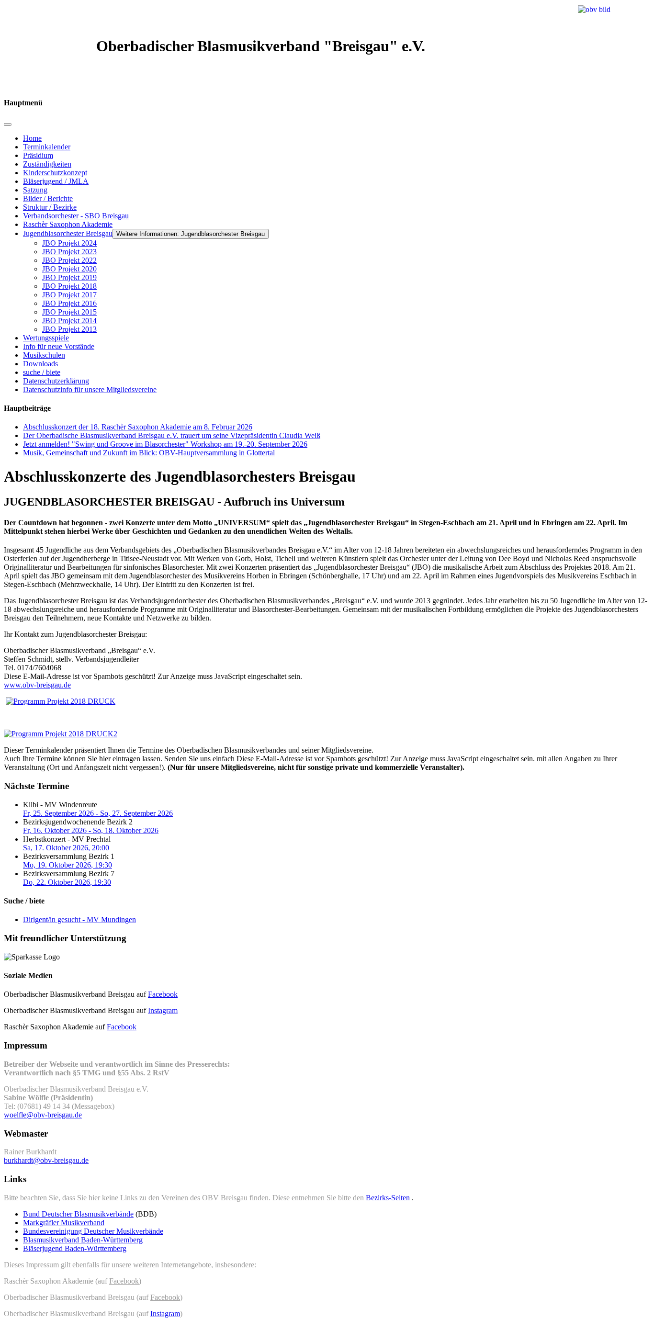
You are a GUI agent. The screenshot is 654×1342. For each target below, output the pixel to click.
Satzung (35, 190)
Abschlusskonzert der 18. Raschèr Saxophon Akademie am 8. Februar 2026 (137, 427)
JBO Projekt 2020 (69, 269)
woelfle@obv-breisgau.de (43, 1115)
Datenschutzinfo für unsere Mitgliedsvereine (90, 389)
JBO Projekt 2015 (69, 312)
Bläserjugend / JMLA (56, 181)
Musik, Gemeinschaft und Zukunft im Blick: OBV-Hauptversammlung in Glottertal (149, 453)
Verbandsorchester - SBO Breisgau (76, 216)
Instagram (163, 1010)
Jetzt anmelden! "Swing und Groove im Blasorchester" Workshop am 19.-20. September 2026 (165, 444)
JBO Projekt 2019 (69, 277)
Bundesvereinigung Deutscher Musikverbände (93, 1231)
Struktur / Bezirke (50, 207)
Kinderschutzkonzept (55, 173)
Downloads (40, 364)
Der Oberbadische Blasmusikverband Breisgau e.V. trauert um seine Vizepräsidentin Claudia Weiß (171, 435)
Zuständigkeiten (47, 164)
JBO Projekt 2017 (69, 295)
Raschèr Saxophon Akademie (68, 224)
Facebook (163, 994)
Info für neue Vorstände (58, 346)
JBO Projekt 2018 (69, 286)
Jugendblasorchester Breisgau (68, 233)
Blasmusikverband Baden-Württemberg (83, 1240)
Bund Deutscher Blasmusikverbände (78, 1214)
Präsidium (38, 155)
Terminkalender (46, 147)
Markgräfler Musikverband (63, 1222)
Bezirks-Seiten (388, 1198)
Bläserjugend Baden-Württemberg (74, 1248)
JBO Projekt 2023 (69, 252)
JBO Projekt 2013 (69, 329)
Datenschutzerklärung (56, 381)
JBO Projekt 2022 (69, 260)
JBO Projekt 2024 (69, 243)
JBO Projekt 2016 (69, 303)
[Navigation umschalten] (7, 124)
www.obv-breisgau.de (37, 685)
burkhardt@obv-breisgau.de (46, 1160)
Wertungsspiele (46, 338)
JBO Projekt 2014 (69, 320)
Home (32, 138)
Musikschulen (44, 355)
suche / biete (41, 372)
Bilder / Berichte (48, 198)
